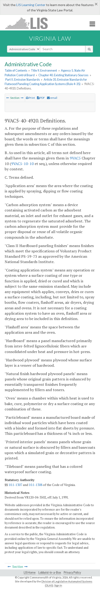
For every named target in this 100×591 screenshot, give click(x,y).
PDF (42, 97)
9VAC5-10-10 (22, 163)
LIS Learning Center (30, 5)
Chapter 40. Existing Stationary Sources (63, 75)
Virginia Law (50, 38)
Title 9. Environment (44, 70)
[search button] (89, 49)
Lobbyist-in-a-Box (49, 572)
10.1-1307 (15, 485)
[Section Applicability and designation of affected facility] (7, 97)
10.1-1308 (35, 485)
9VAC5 (75, 158)
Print (31, 97)
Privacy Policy (72, 572)
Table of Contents (16, 70)
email (53, 97)
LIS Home (30, 572)
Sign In (58, 585)
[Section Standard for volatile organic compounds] (22, 97)
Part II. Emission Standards (22, 79)
